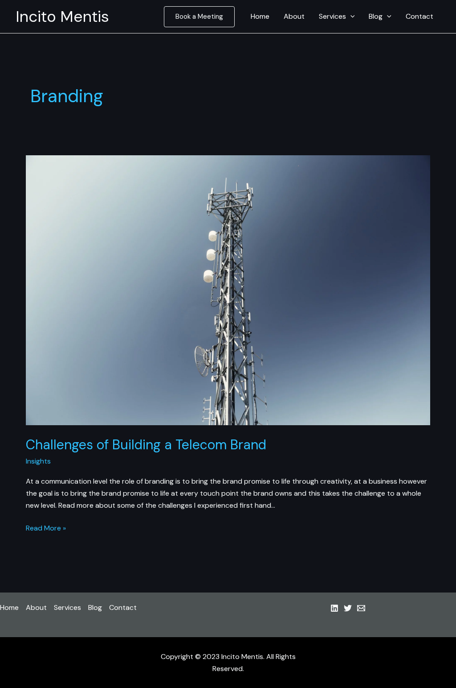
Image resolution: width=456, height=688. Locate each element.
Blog (376, 16)
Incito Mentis (62, 16)
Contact (419, 16)
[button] (199, 16)
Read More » (46, 528)
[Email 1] (361, 608)
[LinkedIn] (334, 608)
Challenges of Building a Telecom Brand (146, 444)
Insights (38, 461)
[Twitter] (348, 608)
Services (332, 16)
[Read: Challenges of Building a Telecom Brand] (228, 289)
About (294, 16)
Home (260, 16)
